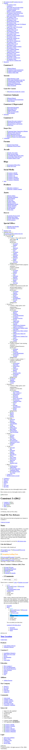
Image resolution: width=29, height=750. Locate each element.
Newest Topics (16, 146)
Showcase (6, 479)
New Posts (13, 166)
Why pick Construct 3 (16, 121)
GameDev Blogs (8, 702)
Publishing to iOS (15, 82)
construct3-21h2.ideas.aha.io (14, 625)
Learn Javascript (8, 670)
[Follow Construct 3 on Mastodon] (13, 180)
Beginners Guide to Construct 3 (19, 326)
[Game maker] (13, 233)
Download (16, 107)
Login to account (15, 475)
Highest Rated (15, 218)
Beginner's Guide (14, 78)
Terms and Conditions (9, 737)
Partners (6, 671)
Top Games (15, 152)
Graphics (13, 202)
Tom (11, 614)
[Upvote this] (5, 550)
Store (5, 181)
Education (6, 114)
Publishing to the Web (19, 80)
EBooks (13, 198)
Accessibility (7, 741)
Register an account (23, 582)
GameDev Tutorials (8, 700)
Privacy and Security (17, 124)
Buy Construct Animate (16, 189)
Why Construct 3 (8, 666)
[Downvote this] (18, 550)
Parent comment (14, 629)
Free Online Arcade (8, 703)
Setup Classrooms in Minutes (20, 131)
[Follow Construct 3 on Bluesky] (12, 177)
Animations (15, 197)
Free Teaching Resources (10, 668)
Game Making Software (9, 645)
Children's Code (8, 740)
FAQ (12, 125)
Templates (14, 205)
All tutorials (13, 85)
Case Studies (7, 660)
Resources (6, 62)
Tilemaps (12, 208)
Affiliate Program (8, 680)
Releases (6, 482)
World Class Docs (16, 132)
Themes (13, 207)
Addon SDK (15, 72)
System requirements (18, 70)
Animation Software (9, 647)
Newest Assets (16, 215)
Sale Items (12, 228)
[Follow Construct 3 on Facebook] (13, 178)
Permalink (9, 605)
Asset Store (10, 418)
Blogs (8, 464)
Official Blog (16, 165)
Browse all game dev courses (17, 91)
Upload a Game (16, 158)
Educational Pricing (15, 134)
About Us (6, 686)
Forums (9, 433)
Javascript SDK (15, 111)
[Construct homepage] (13, 2)
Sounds (16, 204)
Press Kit (6, 689)
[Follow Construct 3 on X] (11, 175)
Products (6, 3)
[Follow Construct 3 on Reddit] (12, 173)
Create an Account (5, 522)
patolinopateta (10, 590)
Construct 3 (6, 478)
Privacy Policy (7, 739)
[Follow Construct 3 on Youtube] (12, 174)
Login (9, 230)
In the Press (6, 690)
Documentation (7, 657)
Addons (13, 195)
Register (6, 230)
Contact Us (9, 474)
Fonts (11, 200)
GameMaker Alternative (9, 653)
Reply (8, 607)
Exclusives (12, 220)
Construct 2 (17, 359)
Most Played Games (18, 155)
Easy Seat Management (9, 667)
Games (13, 201)
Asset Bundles (15, 226)
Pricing (5, 656)
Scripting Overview (17, 71)
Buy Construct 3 (14, 188)
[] (7, 585)
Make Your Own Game (9, 654)
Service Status (7, 743)
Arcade (9, 446)
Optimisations (17, 84)
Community (7, 138)
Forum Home (14, 144)
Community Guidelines (9, 705)
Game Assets (7, 698)
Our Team (6, 687)
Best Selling (15, 217)
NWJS (15, 109)
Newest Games (14, 154)
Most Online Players (16, 157)
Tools (11, 209)
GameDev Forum (8, 699)
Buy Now (6, 486)
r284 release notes (21, 541)
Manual (14, 68)
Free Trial (6, 485)
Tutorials (12, 101)
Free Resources (17, 122)
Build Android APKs (17, 81)
